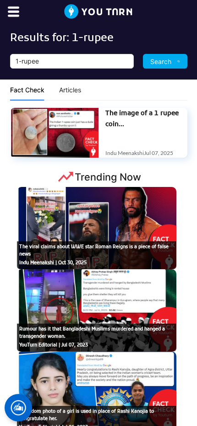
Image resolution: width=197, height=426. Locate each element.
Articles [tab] (70, 90)
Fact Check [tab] (27, 90)
